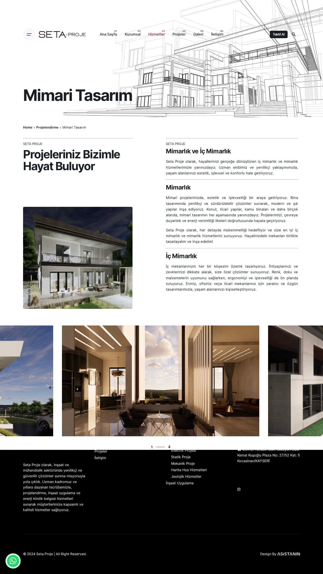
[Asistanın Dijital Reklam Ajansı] (288, 554)
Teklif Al (279, 34)
